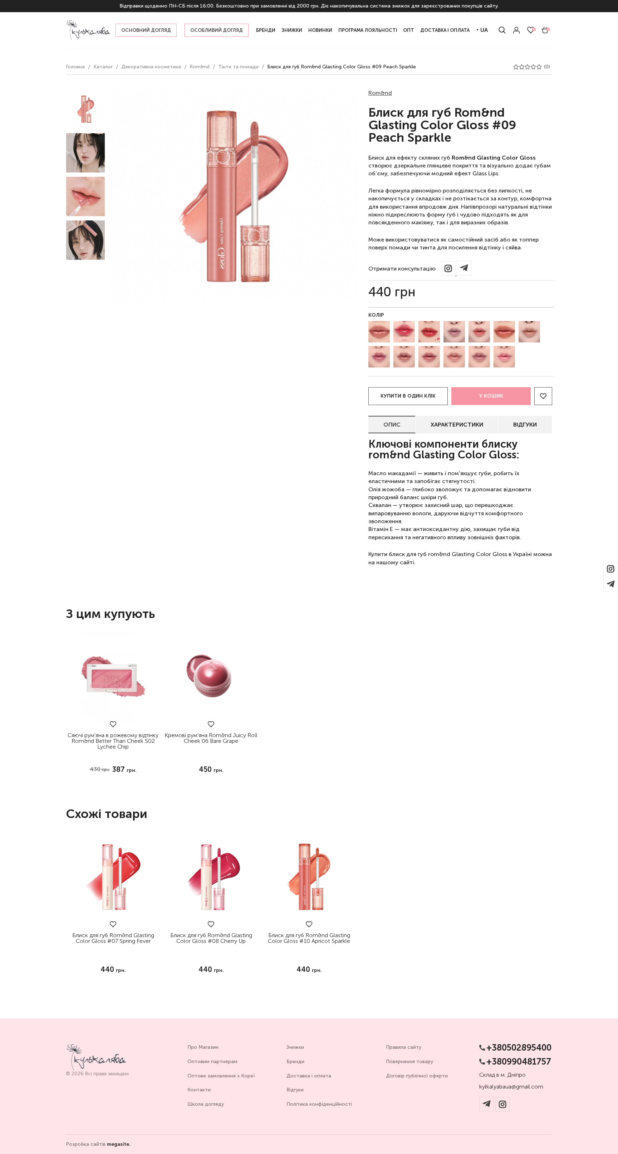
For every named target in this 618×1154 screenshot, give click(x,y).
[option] (85, 109)
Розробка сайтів (98, 1144)
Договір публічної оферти (417, 1076)
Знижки (295, 1047)
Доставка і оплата (308, 1076)
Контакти (199, 1090)
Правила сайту (403, 1047)
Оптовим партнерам (212, 1061)
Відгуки (525, 424)
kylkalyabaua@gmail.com (511, 1087)
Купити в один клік (408, 396)
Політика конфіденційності (319, 1104)
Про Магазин (203, 1047)
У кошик (491, 396)
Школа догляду (205, 1104)
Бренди (295, 1061)
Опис (392, 424)
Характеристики (457, 424)
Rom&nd (380, 92)
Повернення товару (409, 1061)
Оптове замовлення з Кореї (221, 1076)
